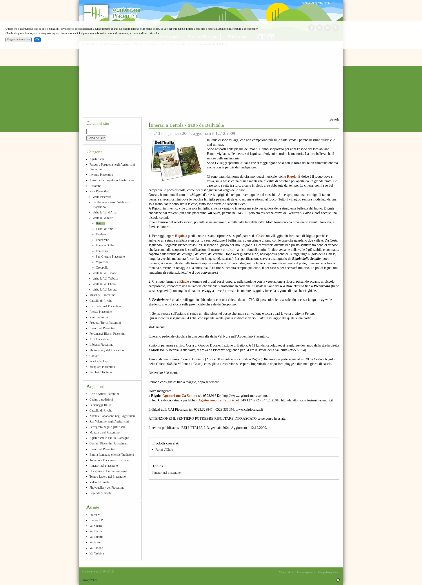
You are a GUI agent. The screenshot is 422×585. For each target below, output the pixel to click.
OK (37, 39)
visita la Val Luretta (105, 289)
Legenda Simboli (100, 493)
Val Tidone (96, 548)
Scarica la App (98, 361)
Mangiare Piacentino (102, 366)
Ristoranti (95, 186)
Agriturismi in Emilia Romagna (109, 438)
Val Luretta (96, 536)
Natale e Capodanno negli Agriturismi (112, 416)
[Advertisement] (211, 81)
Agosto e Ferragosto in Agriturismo (111, 180)
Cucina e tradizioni (101, 399)
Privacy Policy (89, 579)
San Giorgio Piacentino (110, 256)
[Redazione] (338, 579)
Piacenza (94, 514)
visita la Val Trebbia (105, 278)
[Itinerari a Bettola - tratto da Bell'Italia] (176, 160)
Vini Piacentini (98, 317)
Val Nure (94, 542)
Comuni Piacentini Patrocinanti (108, 443)
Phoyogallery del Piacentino (106, 487)
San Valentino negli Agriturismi (109, 421)
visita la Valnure (103, 218)
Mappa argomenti (306, 572)
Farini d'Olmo (164, 449)
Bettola (334, 119)
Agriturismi (96, 159)
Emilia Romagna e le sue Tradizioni (111, 454)
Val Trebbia (96, 553)
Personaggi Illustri (100, 405)
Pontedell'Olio (105, 245)
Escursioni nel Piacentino (105, 306)
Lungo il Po (96, 520)
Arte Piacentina (99, 339)
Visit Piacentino (99, 191)
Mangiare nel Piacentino (104, 432)
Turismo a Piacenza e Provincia (109, 460)
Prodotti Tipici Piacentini (105, 322)
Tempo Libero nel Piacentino (107, 476)
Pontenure (102, 251)
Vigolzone (102, 262)
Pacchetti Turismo (100, 372)
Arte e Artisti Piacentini (104, 393)
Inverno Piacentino (101, 174)
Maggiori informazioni (18, 39)
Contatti (94, 356)
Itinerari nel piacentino (166, 472)
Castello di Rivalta (100, 300)
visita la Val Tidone (105, 273)
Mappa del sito (286, 572)
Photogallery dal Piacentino (106, 350)
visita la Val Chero (104, 284)
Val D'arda (95, 531)
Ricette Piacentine (100, 311)
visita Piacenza (102, 197)
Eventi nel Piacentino (102, 328)
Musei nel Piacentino (102, 295)
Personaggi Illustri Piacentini (107, 333)
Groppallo (102, 267)
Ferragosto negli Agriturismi (107, 427)
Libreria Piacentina (101, 344)
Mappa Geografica (328, 572)
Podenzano (102, 240)
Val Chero (95, 525)
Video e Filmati (99, 482)
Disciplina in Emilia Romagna (108, 471)
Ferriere (101, 234)
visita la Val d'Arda (104, 212)
